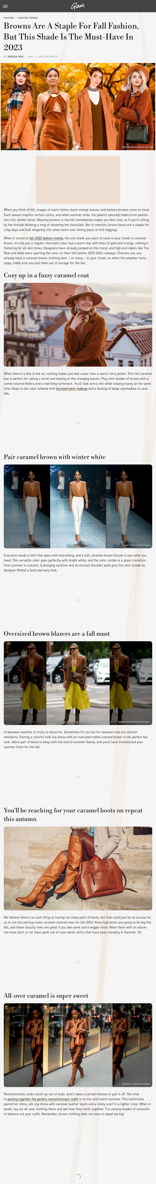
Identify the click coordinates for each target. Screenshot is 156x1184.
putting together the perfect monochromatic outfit (43, 1099)
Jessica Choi (15, 56)
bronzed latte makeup (71, 388)
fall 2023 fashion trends (46, 238)
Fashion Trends (28, 18)
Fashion (9, 18)
